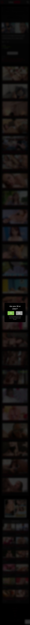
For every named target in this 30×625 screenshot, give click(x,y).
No (19, 313)
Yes (11, 313)
